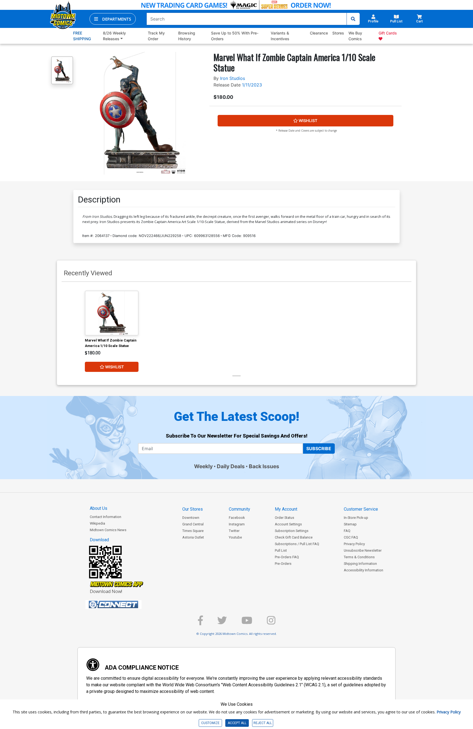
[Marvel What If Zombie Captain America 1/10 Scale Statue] (112, 313)
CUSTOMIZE (210, 723)
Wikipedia (97, 523)
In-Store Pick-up (356, 518)
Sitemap (350, 524)
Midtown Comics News (108, 530)
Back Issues (264, 466)
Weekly (203, 466)
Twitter (234, 531)
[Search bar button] (353, 19)
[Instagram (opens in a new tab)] (271, 623)
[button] (113, 19)
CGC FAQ (351, 537)
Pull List (281, 550)
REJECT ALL (262, 723)
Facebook (237, 518)
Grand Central (193, 524)
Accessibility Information (363, 570)
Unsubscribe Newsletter (363, 550)
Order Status (284, 518)
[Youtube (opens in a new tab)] (247, 623)
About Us (98, 508)
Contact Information (105, 517)
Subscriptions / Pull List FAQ (297, 544)
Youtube (235, 537)
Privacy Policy (354, 544)
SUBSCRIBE (318, 448)
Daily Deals (231, 466)
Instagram (237, 524)
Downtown (190, 518)
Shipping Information (360, 564)
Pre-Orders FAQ (287, 557)
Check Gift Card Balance (294, 537)
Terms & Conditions (359, 557)
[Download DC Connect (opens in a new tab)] (124, 604)
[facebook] (200, 623)
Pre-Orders (283, 564)
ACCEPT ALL (237, 723)
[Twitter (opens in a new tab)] (222, 623)
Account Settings (288, 524)
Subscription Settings (291, 531)
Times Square (193, 531)
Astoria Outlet (193, 537)
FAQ (347, 531)
